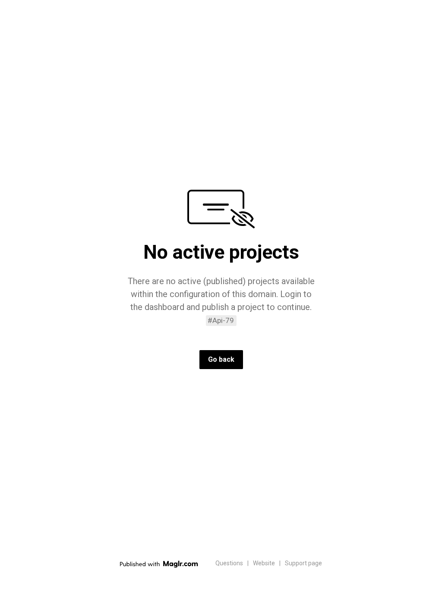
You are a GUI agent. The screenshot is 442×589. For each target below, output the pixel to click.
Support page (303, 563)
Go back (221, 359)
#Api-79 (221, 320)
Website (264, 563)
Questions (229, 563)
